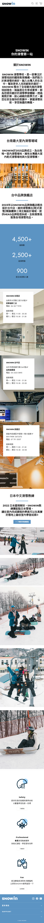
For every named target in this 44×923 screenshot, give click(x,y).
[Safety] (22, 784)
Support (6, 912)
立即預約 (22, 889)
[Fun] (22, 864)
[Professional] (22, 824)
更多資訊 (5, 906)
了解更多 (22, 849)
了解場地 (22, 809)
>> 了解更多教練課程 (22, 522)
